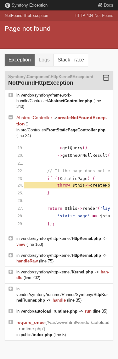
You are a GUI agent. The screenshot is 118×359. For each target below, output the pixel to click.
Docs (108, 5)
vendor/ (49, 311)
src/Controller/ (63, 130)
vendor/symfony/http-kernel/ (61, 238)
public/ (36, 334)
